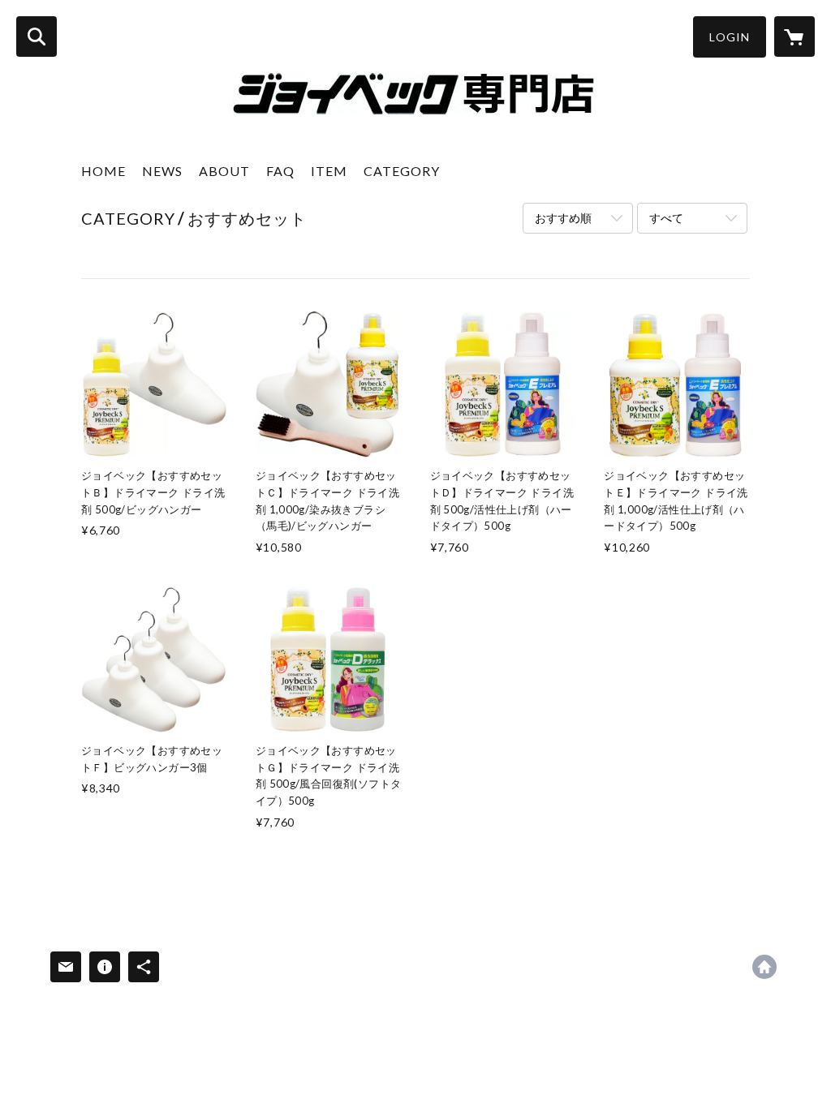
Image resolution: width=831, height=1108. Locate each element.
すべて (666, 218)
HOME (103, 170)
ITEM (329, 170)
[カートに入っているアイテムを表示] (794, 36)
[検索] (36, 36)
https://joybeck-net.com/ (764, 967)
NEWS (162, 170)
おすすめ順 (563, 218)
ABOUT (224, 170)
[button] (729, 37)
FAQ (280, 170)
